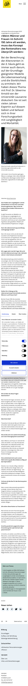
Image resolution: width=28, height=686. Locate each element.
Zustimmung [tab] (5, 314)
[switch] (24, 346)
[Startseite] (11, 4)
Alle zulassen (14, 362)
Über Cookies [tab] (22, 314)
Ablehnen (14, 373)
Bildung (4, 630)
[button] (3, 609)
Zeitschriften (6, 643)
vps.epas (4, 655)
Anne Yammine (11, 198)
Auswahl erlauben (14, 367)
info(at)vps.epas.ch (7, 682)
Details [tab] (14, 314)
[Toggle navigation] (24, 4)
